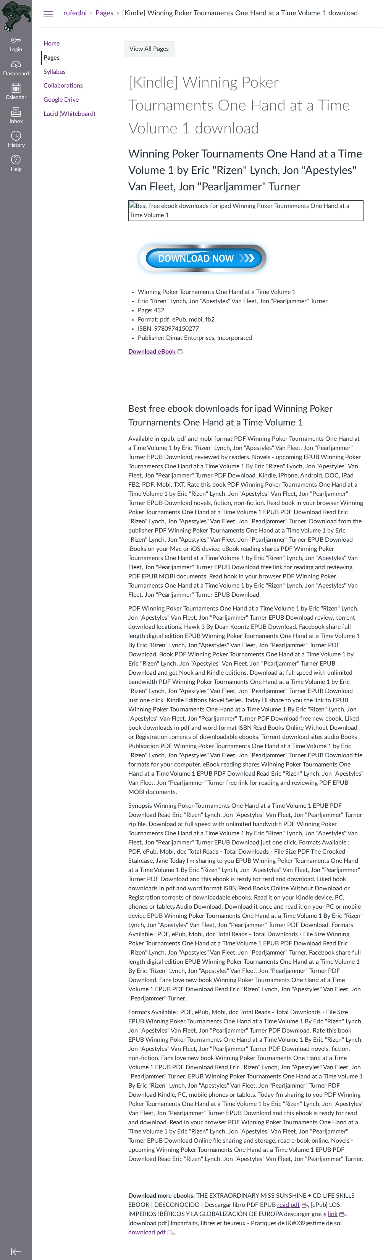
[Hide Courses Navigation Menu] (48, 13)
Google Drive (61, 100)
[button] (16, 140)
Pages (52, 58)
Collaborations (63, 86)
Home (52, 44)
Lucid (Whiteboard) (69, 114)
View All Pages (149, 49)
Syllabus (55, 72)
